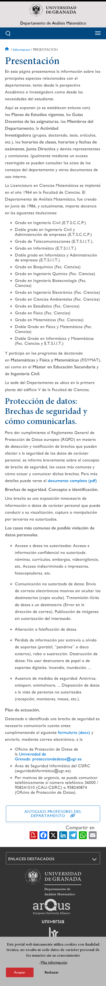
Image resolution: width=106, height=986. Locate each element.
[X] (53, 834)
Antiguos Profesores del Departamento (53, 813)
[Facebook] (43, 834)
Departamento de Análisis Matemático (53, 23)
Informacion (21, 49)
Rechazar (52, 972)
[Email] (93, 834)
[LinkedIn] (63, 834)
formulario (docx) (74, 732)
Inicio (7, 49)
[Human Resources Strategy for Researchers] (53, 934)
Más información (54, 962)
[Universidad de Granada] (53, 10)
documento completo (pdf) (72, 480)
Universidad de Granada (30, 756)
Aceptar (19, 972)
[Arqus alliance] (51, 907)
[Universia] (53, 921)
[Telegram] (73, 834)
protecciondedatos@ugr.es (57, 758)
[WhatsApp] (83, 834)
